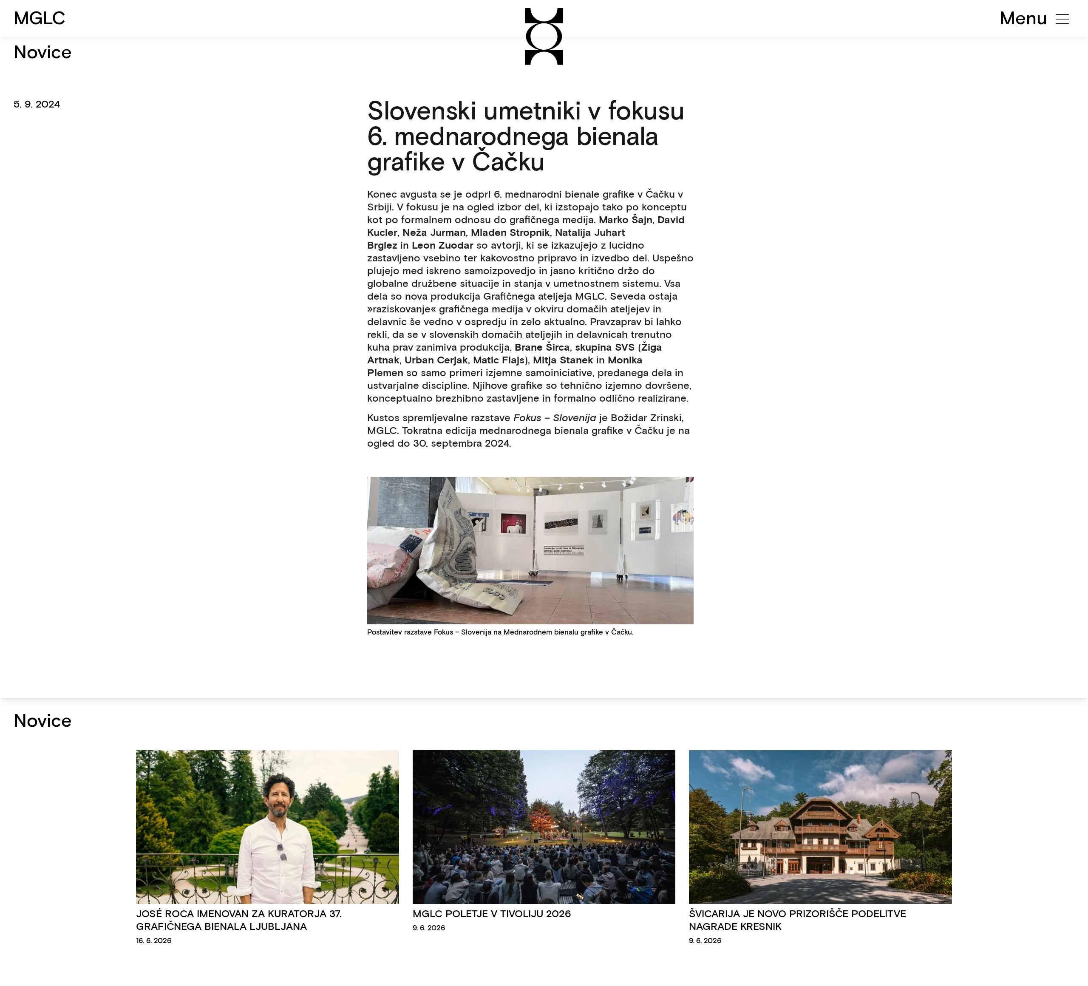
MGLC (40, 18)
